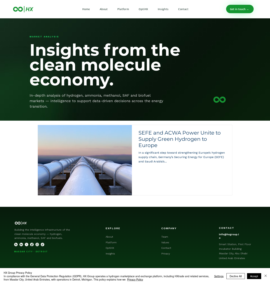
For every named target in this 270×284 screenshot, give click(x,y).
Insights (110, 253)
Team (164, 236)
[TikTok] (42, 244)
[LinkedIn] (21, 244)
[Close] (265, 276)
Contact (166, 247)
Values (165, 242)
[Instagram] (37, 244)
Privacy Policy (135, 279)
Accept (254, 276)
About (109, 236)
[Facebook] (32, 244)
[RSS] (16, 244)
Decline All (236, 276)
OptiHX (110, 247)
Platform (111, 242)
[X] (26, 244)
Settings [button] (219, 276)
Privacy (165, 253)
